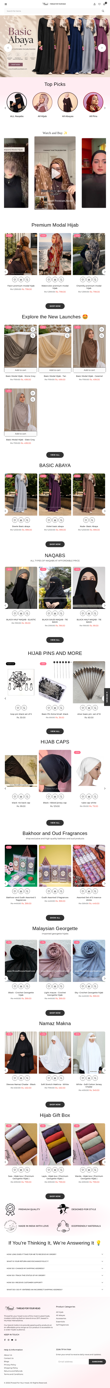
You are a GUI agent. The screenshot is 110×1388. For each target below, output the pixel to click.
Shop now (55, 1013)
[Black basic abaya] (89, 494)
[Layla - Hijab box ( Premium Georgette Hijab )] (55, 1144)
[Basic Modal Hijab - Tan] (55, 346)
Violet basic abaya (21, 526)
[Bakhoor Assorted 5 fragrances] (89, 866)
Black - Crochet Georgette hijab (21, 993)
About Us (8, 1355)
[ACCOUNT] (94, 4)
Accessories (61, 1318)
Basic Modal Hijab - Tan (55, 376)
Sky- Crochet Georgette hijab (89, 992)
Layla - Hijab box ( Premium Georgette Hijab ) (55, 1177)
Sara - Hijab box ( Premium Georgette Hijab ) (21, 1177)
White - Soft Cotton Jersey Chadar (89, 1085)
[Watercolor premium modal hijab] (21, 254)
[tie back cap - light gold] (89, 771)
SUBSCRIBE (97, 1361)
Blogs (6, 1361)
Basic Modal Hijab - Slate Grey (20, 439)
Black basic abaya (89, 526)
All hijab (59, 1312)
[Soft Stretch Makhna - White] (55, 1053)
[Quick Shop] (21, 520)
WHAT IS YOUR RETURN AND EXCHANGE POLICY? (28, 1261)
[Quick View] (27, 279)
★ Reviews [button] (107, 697)
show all (55, 918)
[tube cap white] (55, 771)
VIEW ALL (55, 640)
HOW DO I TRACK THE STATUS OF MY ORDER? (26, 1275)
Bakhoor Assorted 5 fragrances (89, 897)
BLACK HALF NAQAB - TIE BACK (55, 620)
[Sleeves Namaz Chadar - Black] (21, 1053)
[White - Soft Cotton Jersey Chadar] (89, 1053)
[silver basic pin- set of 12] (55, 682)
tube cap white (55, 803)
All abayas (60, 1315)
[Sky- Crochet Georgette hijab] (89, 961)
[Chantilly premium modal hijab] (55, 254)
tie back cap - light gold (88, 803)
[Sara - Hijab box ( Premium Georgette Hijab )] (21, 1144)
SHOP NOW (55, 544)
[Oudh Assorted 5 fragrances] (21, 866)
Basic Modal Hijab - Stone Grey (20, 376)
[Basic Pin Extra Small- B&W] (89, 682)
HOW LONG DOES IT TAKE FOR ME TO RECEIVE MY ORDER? (31, 1254)
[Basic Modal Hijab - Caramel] (89, 346)
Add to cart (20, 370)
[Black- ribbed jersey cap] (21, 771)
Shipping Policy (11, 1368)
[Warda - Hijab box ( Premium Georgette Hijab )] (89, 1144)
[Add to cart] (21, 279)
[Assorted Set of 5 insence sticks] (55, 866)
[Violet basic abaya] (21, 494)
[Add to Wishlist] (15, 279)
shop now (55, 306)
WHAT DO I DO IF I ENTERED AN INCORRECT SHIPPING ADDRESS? (35, 1290)
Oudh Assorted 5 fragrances (21, 897)
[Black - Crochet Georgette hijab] (21, 961)
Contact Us (8, 1358)
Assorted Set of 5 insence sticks (55, 898)
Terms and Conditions (13, 1374)
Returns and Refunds (13, 1371)
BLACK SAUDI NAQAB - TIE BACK (21, 620)
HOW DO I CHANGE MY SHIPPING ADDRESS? (26, 1268)
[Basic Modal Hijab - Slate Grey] (20, 409)
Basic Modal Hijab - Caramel (89, 376)
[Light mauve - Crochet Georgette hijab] (55, 961)
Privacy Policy (10, 1365)
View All (55, 455)
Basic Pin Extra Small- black (21, 714)
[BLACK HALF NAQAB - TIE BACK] (55, 588)
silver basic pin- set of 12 (55, 714)
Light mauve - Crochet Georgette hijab (55, 993)
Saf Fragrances (62, 1325)
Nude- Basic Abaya (55, 526)
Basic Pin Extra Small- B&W (89, 714)
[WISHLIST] (99, 4)
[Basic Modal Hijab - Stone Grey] (20, 346)
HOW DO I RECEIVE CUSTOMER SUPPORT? (25, 1282)
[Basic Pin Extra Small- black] (21, 682)
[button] (5, 4)
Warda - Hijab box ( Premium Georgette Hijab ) (89, 1177)
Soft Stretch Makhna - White (55, 1084)
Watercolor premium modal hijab (21, 287)
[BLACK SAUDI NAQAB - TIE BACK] (21, 588)
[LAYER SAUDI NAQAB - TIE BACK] (89, 588)
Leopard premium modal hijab (89, 287)
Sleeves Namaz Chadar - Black (21, 1084)
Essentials (60, 1322)
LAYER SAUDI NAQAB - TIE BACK (89, 620)
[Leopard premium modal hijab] (89, 254)
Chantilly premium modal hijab (55, 287)
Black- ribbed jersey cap (21, 803)
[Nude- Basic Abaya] (55, 494)
